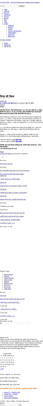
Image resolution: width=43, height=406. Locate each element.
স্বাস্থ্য (5, 22)
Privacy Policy (8, 396)
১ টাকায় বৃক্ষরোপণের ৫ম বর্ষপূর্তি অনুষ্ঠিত (10, 220)
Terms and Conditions (11, 398)
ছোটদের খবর (7, 15)
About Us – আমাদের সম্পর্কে (12, 392)
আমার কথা (6, 11)
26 (9, 364)
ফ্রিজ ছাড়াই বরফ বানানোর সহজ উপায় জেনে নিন (12, 213)
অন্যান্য (6, 24)
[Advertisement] (21, 70)
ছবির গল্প (6, 18)
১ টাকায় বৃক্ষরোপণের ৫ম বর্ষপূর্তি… (8, 309)
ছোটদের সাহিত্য (12, 33)
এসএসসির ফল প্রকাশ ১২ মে (7, 223)
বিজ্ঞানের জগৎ (11, 36)
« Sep (2, 369)
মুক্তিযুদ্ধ (10, 27)
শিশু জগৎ (6, 17)
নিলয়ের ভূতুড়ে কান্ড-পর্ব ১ (6, 164)
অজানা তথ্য (11, 34)
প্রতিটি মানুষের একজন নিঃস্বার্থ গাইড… (10, 302)
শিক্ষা (5, 20)
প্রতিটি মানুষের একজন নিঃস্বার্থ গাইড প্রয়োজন (12, 216)
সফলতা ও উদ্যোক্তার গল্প (14, 31)
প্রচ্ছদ (5, 9)
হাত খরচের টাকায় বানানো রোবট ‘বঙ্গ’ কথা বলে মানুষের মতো (14, 170)
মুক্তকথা (10, 29)
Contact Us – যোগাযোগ (11, 394)
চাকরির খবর (11, 25)
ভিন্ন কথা (6, 13)
